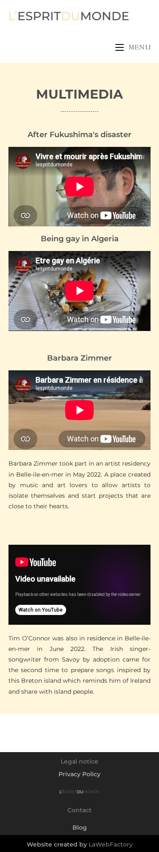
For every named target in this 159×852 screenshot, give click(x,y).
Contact (79, 810)
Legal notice (79, 761)
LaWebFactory (111, 844)
